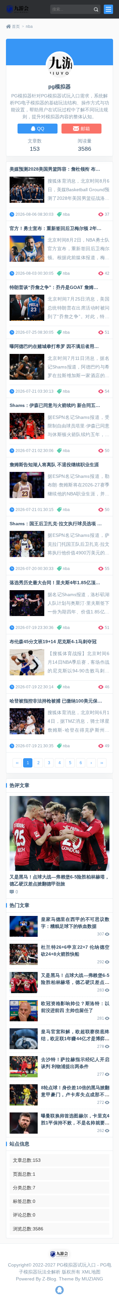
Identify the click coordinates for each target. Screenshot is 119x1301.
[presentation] (13, 841)
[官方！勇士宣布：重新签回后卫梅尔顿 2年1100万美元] (27, 249)
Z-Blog (49, 1278)
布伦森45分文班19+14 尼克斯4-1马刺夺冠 (53, 641)
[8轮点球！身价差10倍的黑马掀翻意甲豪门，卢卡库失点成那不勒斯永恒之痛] (24, 1094)
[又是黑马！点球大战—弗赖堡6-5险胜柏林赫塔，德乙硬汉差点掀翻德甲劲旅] (59, 833)
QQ (59, 1290)
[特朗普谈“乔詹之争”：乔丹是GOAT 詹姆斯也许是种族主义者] (27, 308)
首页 (16, 26)
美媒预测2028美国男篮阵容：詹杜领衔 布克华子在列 (64, 169)
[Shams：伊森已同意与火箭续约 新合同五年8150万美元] (27, 426)
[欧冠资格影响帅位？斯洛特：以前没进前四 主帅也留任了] (24, 1010)
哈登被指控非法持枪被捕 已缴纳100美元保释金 (58, 701)
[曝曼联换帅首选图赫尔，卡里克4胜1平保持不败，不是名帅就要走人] (24, 1123)
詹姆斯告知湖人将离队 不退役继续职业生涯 (54, 464)
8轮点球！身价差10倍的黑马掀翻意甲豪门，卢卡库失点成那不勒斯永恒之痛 (75, 1094)
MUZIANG (92, 1278)
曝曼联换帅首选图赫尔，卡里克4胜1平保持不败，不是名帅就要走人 (75, 1122)
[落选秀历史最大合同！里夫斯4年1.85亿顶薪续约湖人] (27, 603)
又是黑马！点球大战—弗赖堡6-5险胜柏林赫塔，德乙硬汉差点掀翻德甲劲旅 (75, 982)
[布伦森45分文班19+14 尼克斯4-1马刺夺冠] (27, 662)
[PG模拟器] (26, 9)
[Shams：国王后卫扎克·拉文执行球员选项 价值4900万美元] (27, 544)
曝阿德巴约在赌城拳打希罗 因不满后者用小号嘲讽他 (63, 346)
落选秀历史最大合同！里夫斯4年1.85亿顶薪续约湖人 (64, 582)
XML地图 (91, 1271)
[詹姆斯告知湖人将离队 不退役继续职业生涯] (27, 485)
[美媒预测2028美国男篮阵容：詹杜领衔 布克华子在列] (27, 190)
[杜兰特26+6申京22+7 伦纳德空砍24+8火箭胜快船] (24, 954)
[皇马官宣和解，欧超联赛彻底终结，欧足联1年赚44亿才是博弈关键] (24, 1038)
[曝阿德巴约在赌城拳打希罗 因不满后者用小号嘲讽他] (27, 367)
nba (29, 26)
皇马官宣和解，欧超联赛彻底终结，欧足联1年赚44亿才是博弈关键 (75, 1038)
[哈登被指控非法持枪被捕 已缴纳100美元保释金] (27, 721)
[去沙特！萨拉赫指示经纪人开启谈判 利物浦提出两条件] (24, 1066)
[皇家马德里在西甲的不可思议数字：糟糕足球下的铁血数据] (24, 926)
